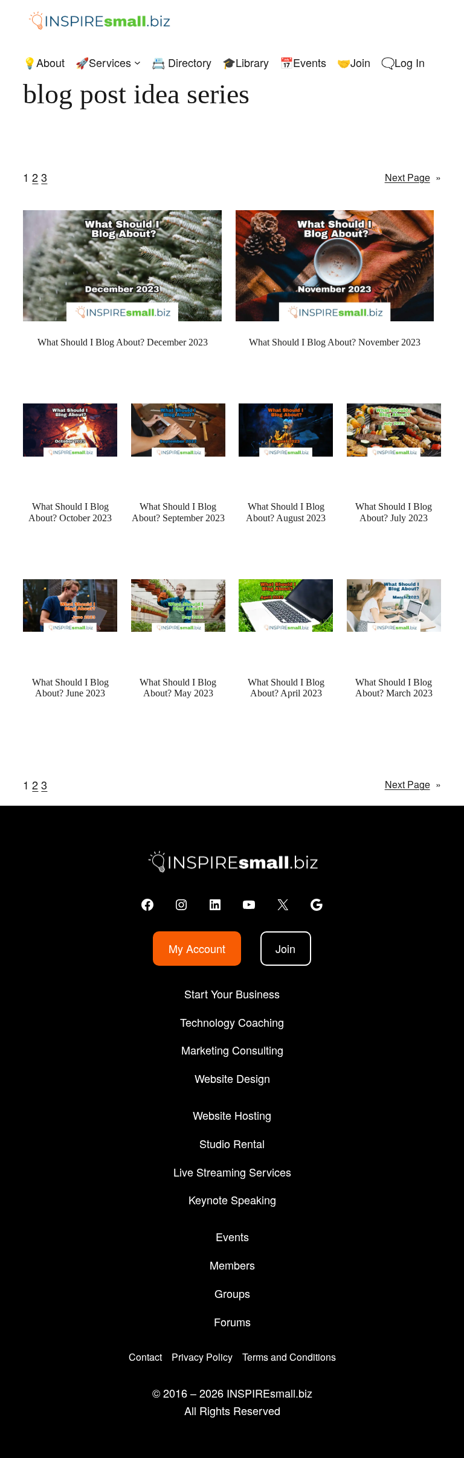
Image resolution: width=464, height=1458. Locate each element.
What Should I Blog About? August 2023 (286, 511)
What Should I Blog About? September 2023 (178, 511)
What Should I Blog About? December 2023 (122, 342)
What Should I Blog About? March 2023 (394, 687)
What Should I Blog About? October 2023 (70, 511)
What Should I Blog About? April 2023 (286, 687)
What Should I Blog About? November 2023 (334, 342)
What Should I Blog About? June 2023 (70, 687)
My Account (197, 948)
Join (285, 948)
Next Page (413, 177)
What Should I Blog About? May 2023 (178, 687)
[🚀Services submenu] (137, 62)
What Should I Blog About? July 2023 (393, 511)
